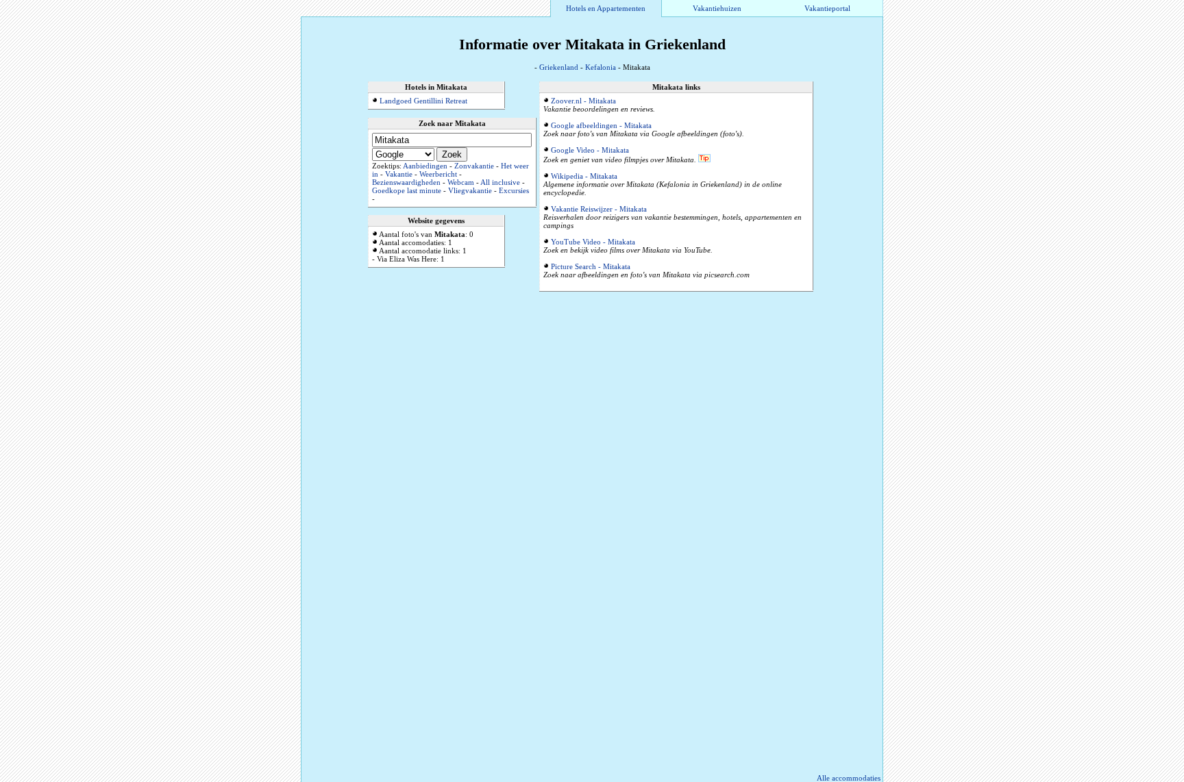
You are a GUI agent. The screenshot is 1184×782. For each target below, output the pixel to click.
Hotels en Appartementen (605, 8)
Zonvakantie (474, 166)
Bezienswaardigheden (406, 182)
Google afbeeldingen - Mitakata (601, 125)
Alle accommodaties (848, 778)
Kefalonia (600, 67)
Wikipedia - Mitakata (584, 176)
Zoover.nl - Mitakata (583, 101)
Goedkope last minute (406, 190)
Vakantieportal (827, 8)
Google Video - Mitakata (590, 150)
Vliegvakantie (470, 190)
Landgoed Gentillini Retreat (423, 101)
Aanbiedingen (425, 166)
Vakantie (398, 174)
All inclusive (500, 182)
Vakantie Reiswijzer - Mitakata (599, 209)
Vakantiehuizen (717, 8)
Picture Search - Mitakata (590, 266)
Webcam (460, 182)
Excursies (514, 190)
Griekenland (558, 67)
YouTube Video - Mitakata (593, 242)
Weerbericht (438, 174)
